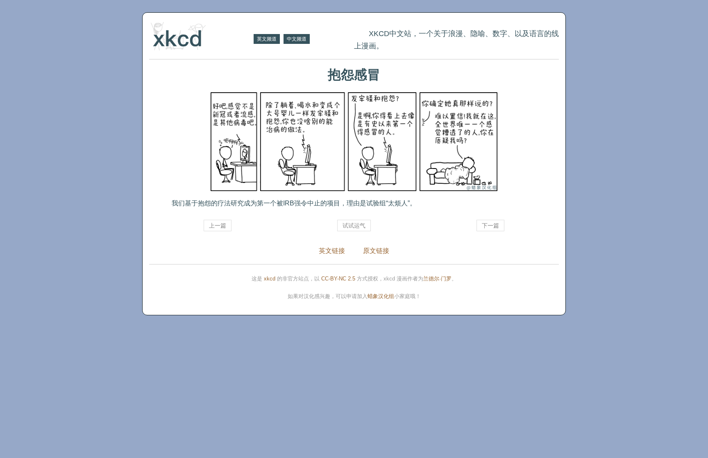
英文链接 (332, 250)
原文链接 (376, 250)
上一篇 (217, 225)
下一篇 (490, 225)
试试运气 (354, 225)
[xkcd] (200, 37)
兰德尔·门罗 (437, 279)
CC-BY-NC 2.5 (338, 279)
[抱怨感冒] (354, 141)
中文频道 (296, 39)
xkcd (269, 279)
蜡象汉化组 (381, 296)
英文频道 (267, 39)
